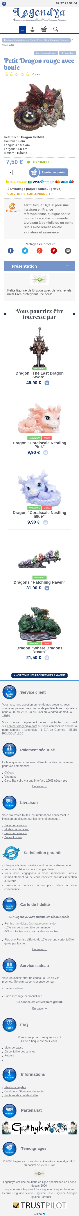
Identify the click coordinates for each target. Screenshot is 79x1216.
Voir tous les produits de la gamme (40, 675)
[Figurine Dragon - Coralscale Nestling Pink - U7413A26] (39, 418)
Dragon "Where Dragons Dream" (39, 650)
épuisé (47, 438)
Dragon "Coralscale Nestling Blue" (39, 514)
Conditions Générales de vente (23, 1091)
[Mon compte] (32, 29)
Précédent (69, 53)
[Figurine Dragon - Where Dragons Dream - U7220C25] (39, 623)
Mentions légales (15, 1087)
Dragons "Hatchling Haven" (40, 582)
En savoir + (39, 786)
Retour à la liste (47, 53)
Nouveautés (8, 45)
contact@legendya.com (22, 726)
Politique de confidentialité (21, 1095)
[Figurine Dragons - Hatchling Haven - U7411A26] (39, 558)
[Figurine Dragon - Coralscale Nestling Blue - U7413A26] (39, 488)
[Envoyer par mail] (68, 250)
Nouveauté (39, 369)
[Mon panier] (44, 29)
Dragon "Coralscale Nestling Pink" (39, 445)
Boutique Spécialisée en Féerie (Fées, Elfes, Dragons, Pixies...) (36, 40)
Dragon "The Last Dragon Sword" (40, 375)
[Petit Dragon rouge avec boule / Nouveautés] (39, 107)
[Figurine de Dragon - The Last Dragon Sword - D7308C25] (39, 348)
